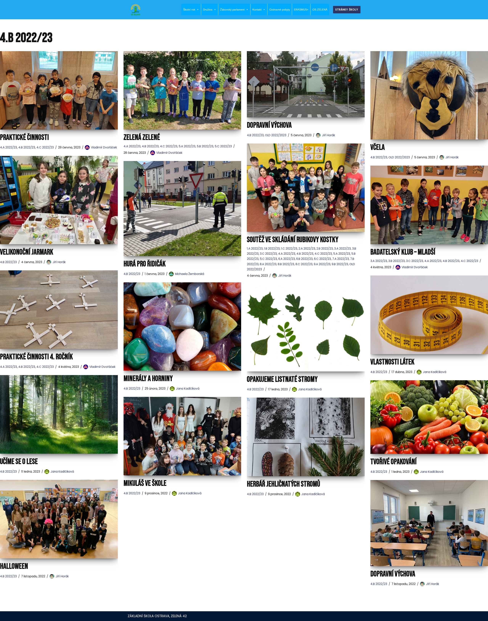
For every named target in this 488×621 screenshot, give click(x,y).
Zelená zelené (142, 137)
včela (377, 147)
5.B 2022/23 (205, 146)
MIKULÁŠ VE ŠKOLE (145, 483)
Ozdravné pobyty (279, 9)
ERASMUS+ (301, 9)
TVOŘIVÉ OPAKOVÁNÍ (393, 461)
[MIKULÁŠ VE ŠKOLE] (182, 436)
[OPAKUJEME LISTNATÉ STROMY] (306, 327)
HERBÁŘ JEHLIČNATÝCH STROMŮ (283, 484)
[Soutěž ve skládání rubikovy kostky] (306, 187)
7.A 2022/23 (340, 259)
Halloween (14, 566)
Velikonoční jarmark (26, 252)
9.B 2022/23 (340, 264)
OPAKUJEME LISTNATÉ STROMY (282, 379)
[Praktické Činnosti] (59, 90)
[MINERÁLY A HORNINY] (182, 326)
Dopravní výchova (392, 574)
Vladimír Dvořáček (104, 147)
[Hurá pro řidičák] (182, 208)
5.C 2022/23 (223, 146)
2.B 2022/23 (324, 248)
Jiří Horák (328, 135)
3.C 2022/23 (268, 254)
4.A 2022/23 (8, 147)
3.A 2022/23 (342, 248)
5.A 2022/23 (187, 146)
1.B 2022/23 (272, 248)
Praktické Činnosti (24, 137)
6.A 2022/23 (286, 259)
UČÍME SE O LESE (19, 461)
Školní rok (189, 9)
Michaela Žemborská (189, 274)
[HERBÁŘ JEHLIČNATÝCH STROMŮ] (306, 437)
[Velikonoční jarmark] (59, 200)
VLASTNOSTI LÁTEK (392, 362)
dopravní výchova (269, 125)
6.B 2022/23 (304, 259)
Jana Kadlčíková (434, 372)
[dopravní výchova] (306, 84)
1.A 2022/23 (255, 248)
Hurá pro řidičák (145, 264)
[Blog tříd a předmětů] (135, 9)
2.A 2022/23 (307, 248)
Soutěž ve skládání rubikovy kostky (292, 239)
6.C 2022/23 (322, 259)
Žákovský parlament (232, 9)
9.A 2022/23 (322, 264)
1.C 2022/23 (289, 248)
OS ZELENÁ (319, 9)
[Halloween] (59, 519)
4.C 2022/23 (45, 147)
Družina (207, 9)
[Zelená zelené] (182, 90)
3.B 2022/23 (396, 261)
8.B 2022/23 (286, 264)
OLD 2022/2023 (275, 135)
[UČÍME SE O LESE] (59, 414)
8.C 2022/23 (303, 264)
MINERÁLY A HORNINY (148, 378)
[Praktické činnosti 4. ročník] (59, 309)
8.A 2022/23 (268, 264)
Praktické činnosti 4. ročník (36, 357)
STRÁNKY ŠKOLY (346, 9)
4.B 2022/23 (26, 147)
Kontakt (257, 9)
